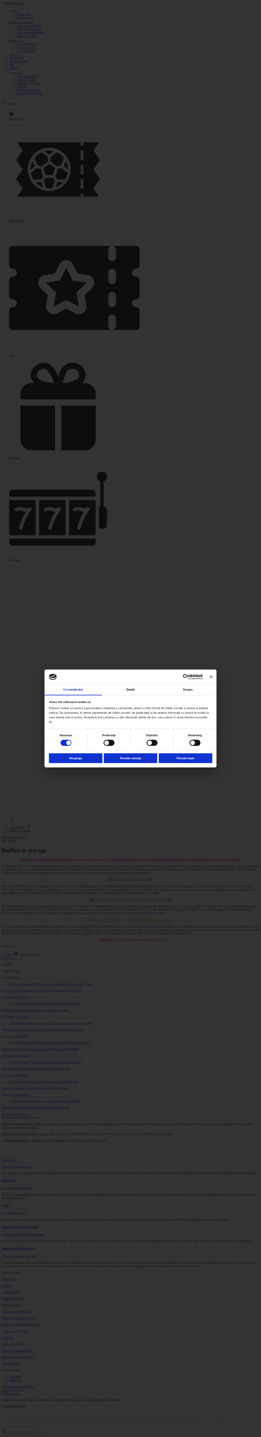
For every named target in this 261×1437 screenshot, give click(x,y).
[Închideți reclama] (211, 676)
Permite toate (185, 758)
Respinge (75, 758)
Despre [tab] (188, 689)
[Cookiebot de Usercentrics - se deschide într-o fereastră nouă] (186, 677)
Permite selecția (130, 758)
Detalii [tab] (130, 689)
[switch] (109, 743)
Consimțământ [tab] (73, 689)
